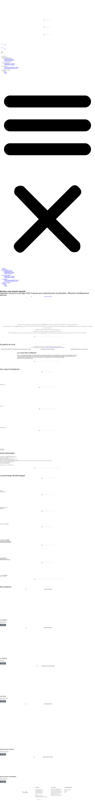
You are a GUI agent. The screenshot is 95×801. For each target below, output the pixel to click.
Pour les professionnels (7, 270)
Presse (5, 73)
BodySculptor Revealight (9, 60)
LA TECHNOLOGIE (38, 790)
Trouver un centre (8, 61)
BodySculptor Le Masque (9, 64)
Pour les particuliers (6, 62)
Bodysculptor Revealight (56, 789)
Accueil (3, 56)
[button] (47, 171)
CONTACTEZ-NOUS (6, 282)
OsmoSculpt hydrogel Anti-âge (10, 68)
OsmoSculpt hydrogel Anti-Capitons (11, 67)
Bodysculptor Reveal (55, 790)
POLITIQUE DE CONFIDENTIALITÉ (41, 796)
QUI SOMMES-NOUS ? (39, 789)
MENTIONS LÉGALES (39, 795)
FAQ (65, 792)
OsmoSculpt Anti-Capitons (56, 795)
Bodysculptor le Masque (56, 792)
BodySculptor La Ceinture (9, 63)
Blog (5, 72)
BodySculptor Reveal (8, 59)
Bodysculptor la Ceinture (56, 791)
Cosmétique (4, 66)
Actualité (4, 283)
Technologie (4, 269)
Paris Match (62, 347)
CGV (36, 794)
